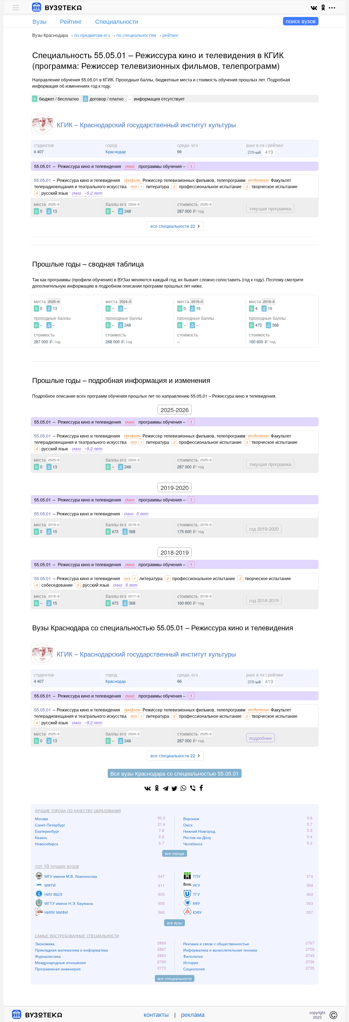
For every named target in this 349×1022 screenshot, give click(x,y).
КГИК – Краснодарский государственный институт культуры (146, 124)
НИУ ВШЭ (53, 894)
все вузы (174, 922)
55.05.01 (42, 180)
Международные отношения (60, 962)
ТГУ (196, 894)
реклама (192, 1014)
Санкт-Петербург (50, 825)
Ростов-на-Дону (197, 837)
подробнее (260, 737)
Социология (194, 968)
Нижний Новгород (199, 831)
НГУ (196, 885)
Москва (41, 818)
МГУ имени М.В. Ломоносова (70, 876)
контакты (156, 1014)
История (190, 962)
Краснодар (116, 151)
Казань (41, 837)
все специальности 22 (173, 226)
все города (174, 853)
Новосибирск (46, 843)
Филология (193, 956)
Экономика (45, 943)
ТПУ (196, 876)
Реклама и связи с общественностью (216, 943)
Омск (187, 825)
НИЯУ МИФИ (56, 912)
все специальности (175, 978)
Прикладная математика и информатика (71, 950)
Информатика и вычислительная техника (220, 950)
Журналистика (48, 956)
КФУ (196, 903)
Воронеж (191, 818)
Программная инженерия (58, 968)
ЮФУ (197, 912)
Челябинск (192, 843)
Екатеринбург (47, 831)
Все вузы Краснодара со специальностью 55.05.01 (174, 773)
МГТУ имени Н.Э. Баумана (68, 903)
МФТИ (50, 885)
